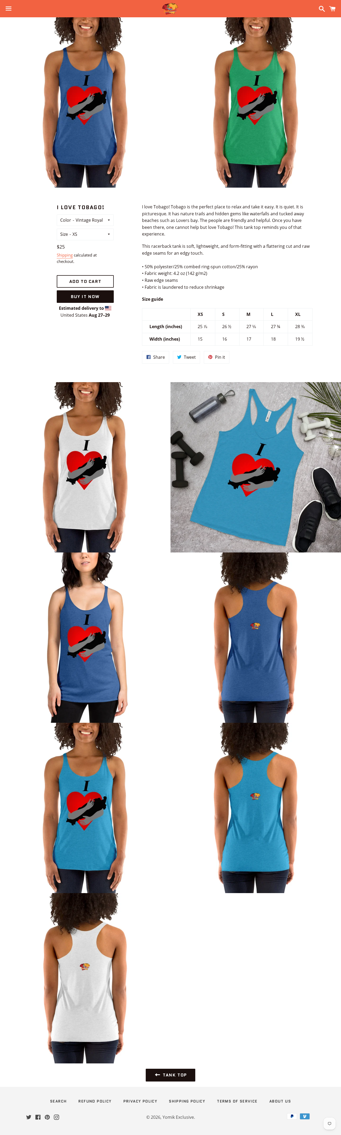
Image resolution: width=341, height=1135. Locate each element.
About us (280, 1101)
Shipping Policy (187, 1101)
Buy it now (85, 297)
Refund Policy (94, 1101)
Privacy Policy (140, 1101)
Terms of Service (237, 1101)
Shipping (65, 255)
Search (58, 1101)
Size (64, 234)
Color (65, 220)
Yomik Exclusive (178, 1117)
